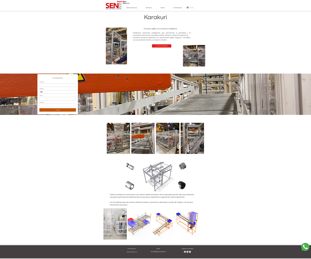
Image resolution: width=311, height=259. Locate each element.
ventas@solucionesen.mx (158, 251)
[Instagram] (190, 252)
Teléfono (41, 88)
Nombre (41, 82)
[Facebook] (185, 252)
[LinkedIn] (187, 252)
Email (41, 95)
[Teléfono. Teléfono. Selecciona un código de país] (41, 92)
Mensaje (41, 102)
